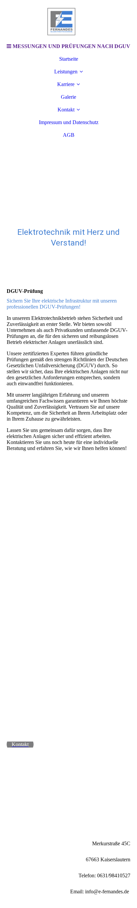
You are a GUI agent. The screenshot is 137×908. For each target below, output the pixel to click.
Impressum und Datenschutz (68, 122)
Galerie (68, 97)
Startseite (68, 59)
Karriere (65, 84)
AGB (68, 135)
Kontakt (66, 109)
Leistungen (65, 71)
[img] (68, 20)
